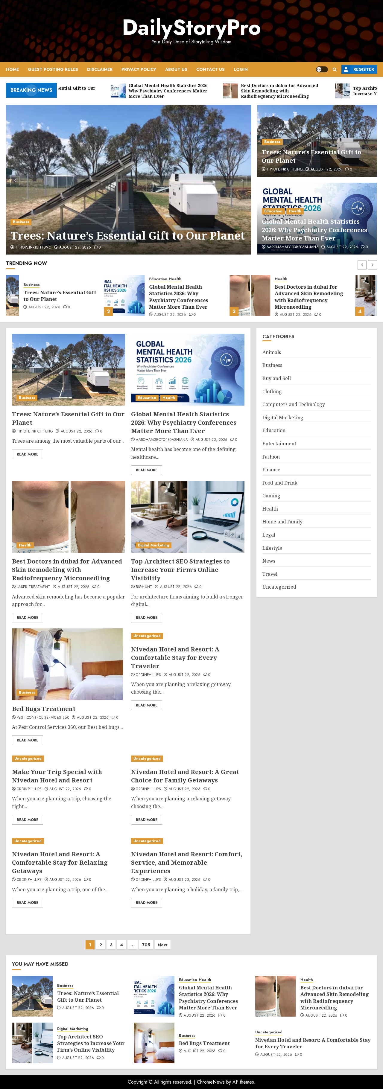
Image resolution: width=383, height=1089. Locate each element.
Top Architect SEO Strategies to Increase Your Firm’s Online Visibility (339, 296)
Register (363, 69)
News (268, 561)
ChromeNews (211, 1082)
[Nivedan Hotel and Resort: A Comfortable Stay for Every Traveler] (187, 636)
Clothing (272, 391)
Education (273, 211)
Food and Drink (279, 482)
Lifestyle (272, 548)
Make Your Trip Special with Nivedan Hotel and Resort (57, 776)
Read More (27, 454)
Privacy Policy (138, 69)
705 (146, 945)
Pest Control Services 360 (43, 717)
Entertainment (279, 443)
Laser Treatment (33, 587)
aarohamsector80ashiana (293, 247)
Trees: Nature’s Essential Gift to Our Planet (127, 235)
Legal (268, 534)
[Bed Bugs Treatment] (67, 664)
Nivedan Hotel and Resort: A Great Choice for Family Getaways (185, 776)
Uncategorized (147, 636)
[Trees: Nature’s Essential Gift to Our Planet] (129, 180)
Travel (269, 574)
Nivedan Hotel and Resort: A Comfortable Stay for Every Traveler (175, 657)
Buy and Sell (276, 378)
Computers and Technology (293, 404)
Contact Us (210, 69)
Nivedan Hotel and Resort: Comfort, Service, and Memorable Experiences (186, 862)
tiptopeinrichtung (33, 247)
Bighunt (144, 587)
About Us (176, 69)
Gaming (271, 495)
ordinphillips (148, 675)
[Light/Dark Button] (322, 69)
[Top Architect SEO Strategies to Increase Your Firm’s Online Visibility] (277, 295)
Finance (271, 469)
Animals (271, 352)
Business (21, 222)
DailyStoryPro (191, 27)
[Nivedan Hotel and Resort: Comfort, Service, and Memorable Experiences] (187, 841)
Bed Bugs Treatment (43, 709)
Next (163, 945)
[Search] (334, 69)
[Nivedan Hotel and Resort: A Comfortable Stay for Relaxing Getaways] (68, 841)
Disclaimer (100, 69)
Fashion (271, 456)
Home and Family (282, 521)
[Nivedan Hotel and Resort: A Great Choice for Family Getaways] (187, 758)
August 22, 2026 (75, 247)
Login (241, 69)
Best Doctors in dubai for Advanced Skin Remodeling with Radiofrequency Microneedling (211, 297)
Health (295, 211)
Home (12, 69)
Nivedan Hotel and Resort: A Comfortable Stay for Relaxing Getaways (60, 862)
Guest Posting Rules (53, 69)
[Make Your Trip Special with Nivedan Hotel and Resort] (68, 758)
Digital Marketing (318, 281)
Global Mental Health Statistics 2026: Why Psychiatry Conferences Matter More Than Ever (314, 229)
